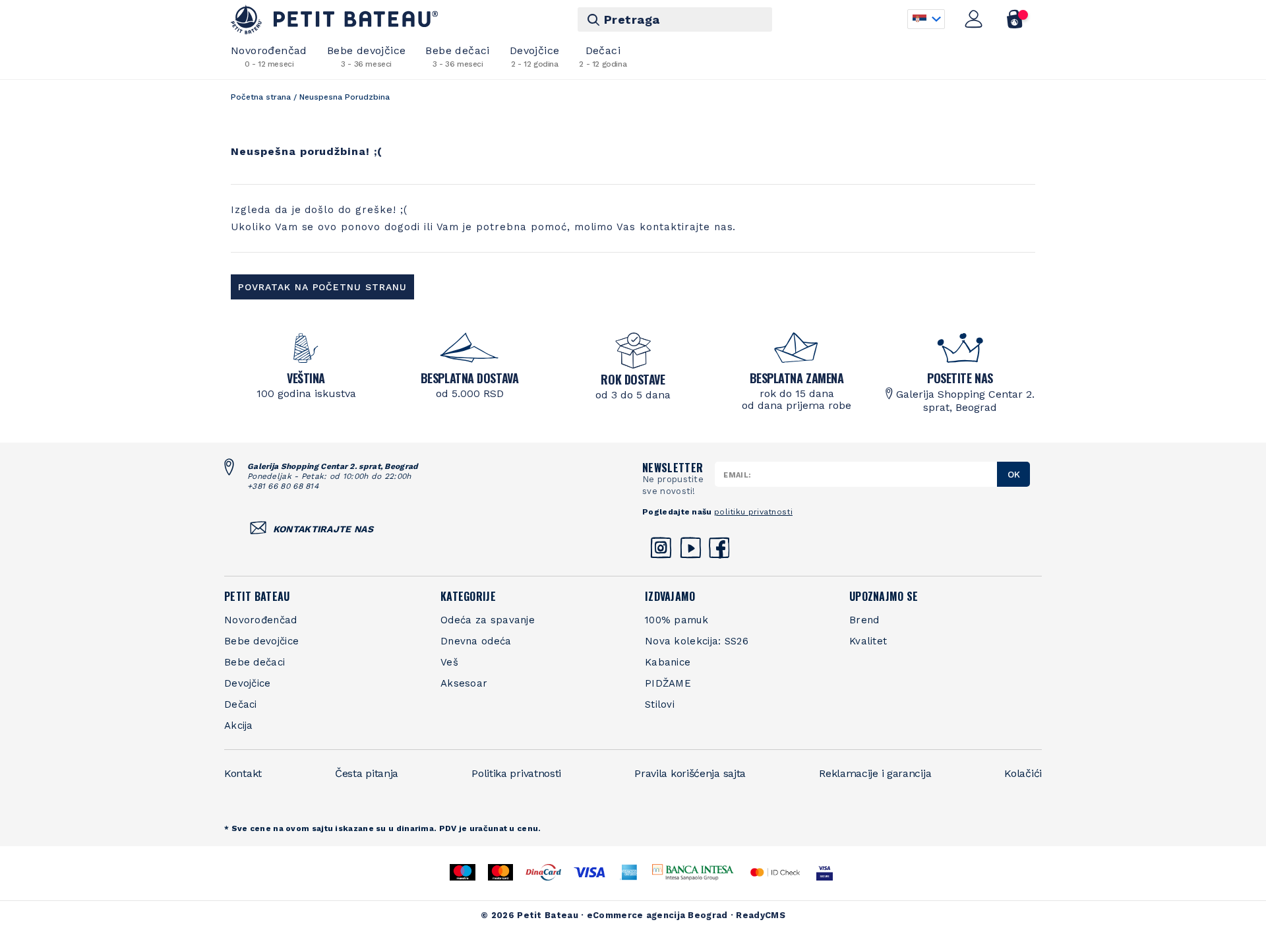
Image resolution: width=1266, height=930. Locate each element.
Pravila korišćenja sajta (690, 773)
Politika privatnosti (516, 773)
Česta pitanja (366, 773)
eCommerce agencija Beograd (657, 915)
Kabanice (667, 662)
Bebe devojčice (366, 56)
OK (1014, 474)
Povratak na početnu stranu (322, 287)
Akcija (238, 725)
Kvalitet (868, 641)
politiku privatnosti (753, 511)
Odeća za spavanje (487, 620)
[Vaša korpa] (1015, 19)
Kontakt (243, 773)
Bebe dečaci (457, 56)
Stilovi (660, 704)
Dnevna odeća (476, 641)
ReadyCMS (760, 915)
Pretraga (632, 19)
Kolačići (1023, 773)
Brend (864, 620)
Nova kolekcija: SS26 (696, 641)
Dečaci (602, 56)
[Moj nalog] (974, 19)
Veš (449, 662)
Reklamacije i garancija (875, 773)
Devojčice (535, 56)
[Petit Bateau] (334, 19)
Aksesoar (463, 683)
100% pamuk (676, 620)
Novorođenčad (269, 56)
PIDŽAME (668, 683)
